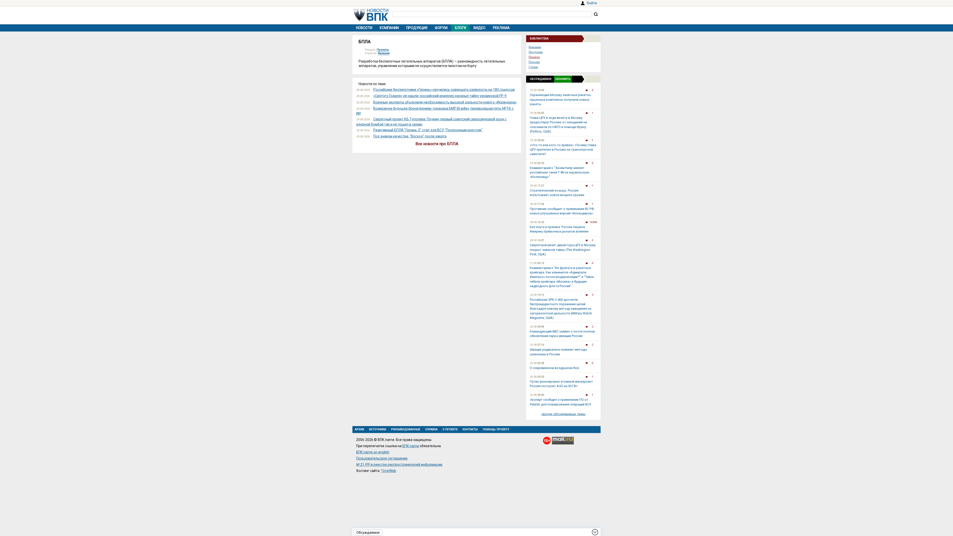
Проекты (383, 49)
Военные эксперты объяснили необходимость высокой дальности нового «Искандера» (445, 102)
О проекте (450, 429)
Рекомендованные (405, 429)
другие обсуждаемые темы (563, 414)
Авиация (384, 53)
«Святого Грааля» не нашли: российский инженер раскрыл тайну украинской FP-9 (440, 96)
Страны (533, 67)
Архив (359, 429)
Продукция (416, 28)
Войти (592, 3)
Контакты (470, 429)
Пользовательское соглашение (382, 458)
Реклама (501, 28)
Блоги (460, 28)
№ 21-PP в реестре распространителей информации (399, 465)
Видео (479, 28)
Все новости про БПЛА (436, 143)
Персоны (534, 62)
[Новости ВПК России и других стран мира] (371, 20)
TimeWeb (388, 471)
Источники (377, 429)
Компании (389, 28)
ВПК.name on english (372, 452)
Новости (364, 28)
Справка (431, 429)
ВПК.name (410, 446)
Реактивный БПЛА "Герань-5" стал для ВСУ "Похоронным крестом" (427, 130)
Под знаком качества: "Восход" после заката (409, 136)
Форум (441, 28)
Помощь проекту (496, 429)
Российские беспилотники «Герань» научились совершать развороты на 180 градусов (444, 90)
